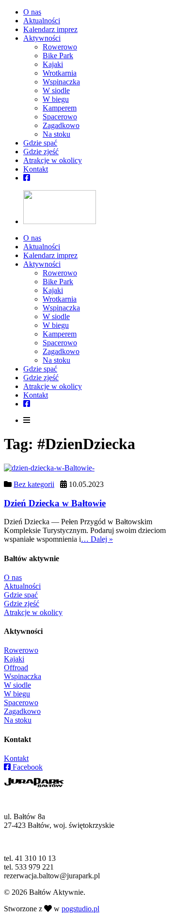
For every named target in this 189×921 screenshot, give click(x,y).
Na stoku (56, 134)
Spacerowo (60, 117)
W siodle (56, 90)
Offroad (16, 667)
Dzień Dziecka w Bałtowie (55, 503)
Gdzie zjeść (41, 151)
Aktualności (41, 20)
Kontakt (35, 169)
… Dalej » (97, 539)
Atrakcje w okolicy (52, 160)
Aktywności (42, 38)
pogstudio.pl (80, 909)
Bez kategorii (34, 484)
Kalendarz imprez (50, 29)
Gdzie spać (40, 143)
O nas (32, 12)
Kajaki (53, 64)
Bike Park (58, 55)
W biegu (56, 99)
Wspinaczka (61, 82)
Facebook (27, 767)
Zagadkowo (61, 125)
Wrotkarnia (60, 73)
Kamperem (60, 108)
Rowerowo (60, 47)
